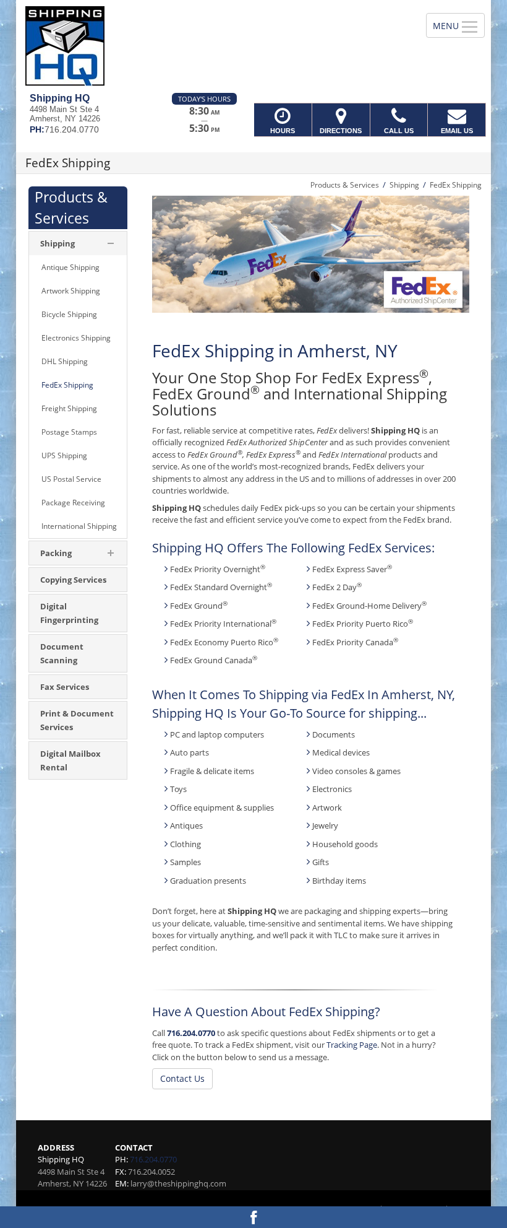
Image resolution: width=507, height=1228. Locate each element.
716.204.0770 (191, 1033)
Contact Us (182, 1078)
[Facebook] (253, 1217)
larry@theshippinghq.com (178, 1183)
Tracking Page (351, 1044)
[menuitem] (78, 267)
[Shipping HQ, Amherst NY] (253, 46)
